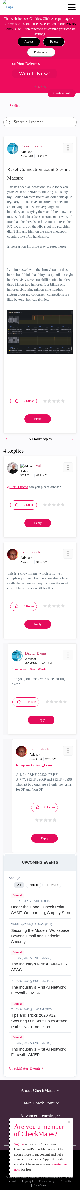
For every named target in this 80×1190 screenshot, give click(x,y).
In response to (29, 669)
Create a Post (61, 93)
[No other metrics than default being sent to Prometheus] (7, 438)
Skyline (15, 105)
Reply (38, 418)
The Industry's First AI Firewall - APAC (39, 967)
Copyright (27, 1181)
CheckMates (25, 1068)
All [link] (19, 884)
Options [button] (71, 105)
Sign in (19, 1144)
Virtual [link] (33, 884)
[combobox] (40, 122)
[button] (29, 41)
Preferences (41, 52)
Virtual (17, 895)
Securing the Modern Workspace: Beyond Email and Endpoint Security (40, 936)
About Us (66, 1181)
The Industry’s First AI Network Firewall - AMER (38, 1052)
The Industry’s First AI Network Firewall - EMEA (38, 990)
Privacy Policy (46, 1181)
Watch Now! (34, 73)
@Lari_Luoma (17, 487)
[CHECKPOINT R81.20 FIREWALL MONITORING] (73, 438)
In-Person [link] (52, 884)
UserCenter (40, 1185)
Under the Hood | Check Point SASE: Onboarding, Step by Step (40, 910)
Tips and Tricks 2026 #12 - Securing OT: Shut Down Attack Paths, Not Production (39, 1021)
